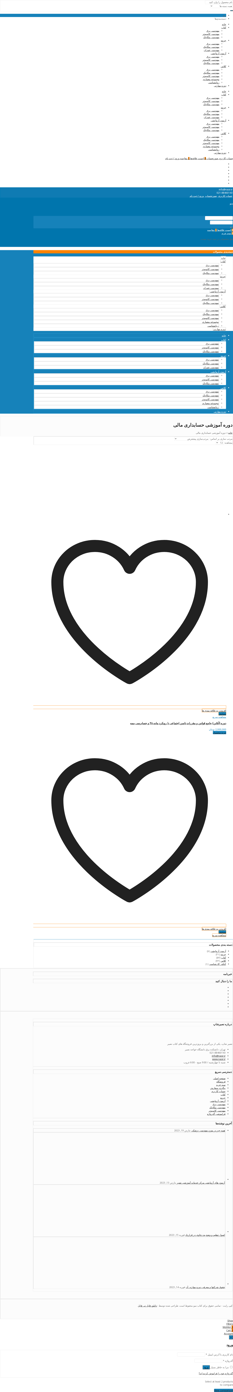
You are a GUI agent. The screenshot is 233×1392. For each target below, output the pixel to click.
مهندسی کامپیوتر (210, 34)
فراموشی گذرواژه (216, 1114)
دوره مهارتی (220, 85)
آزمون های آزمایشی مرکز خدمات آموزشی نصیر (201, 1182)
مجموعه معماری (211, 79)
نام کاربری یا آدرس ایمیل (219, 1354)
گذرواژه (228, 1360)
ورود (206, 1367)
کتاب (223, 27)
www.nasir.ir (218, 1059)
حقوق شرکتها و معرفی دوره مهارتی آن (205, 1287)
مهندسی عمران (211, 50)
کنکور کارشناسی (217, 964)
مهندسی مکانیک (211, 37)
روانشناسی (213, 82)
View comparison (223, 1390)
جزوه (223, 40)
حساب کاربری (218, 1091)
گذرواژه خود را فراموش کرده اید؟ (216, 1373)
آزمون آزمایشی (218, 53)
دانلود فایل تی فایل (147, 1305)
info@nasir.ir (218, 1055)
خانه (224, 24)
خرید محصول (219, 732)
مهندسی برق (212, 30)
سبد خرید (220, 1084)
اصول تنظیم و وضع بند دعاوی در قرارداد (205, 1234)
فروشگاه (220, 1081)
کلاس (223, 66)
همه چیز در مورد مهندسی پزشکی (208, 1130)
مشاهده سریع (219, 717)
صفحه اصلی (219, 1078)
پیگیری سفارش (217, 1088)
